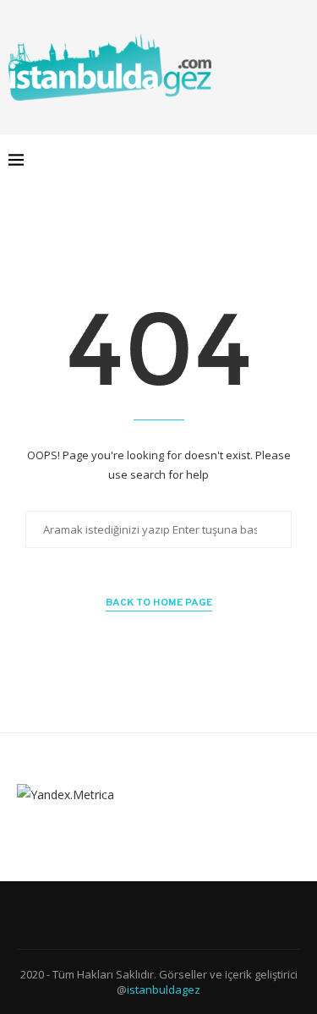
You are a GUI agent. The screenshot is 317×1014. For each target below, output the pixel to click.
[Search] (300, 159)
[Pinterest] (240, 159)
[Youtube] (258, 159)
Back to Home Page (159, 603)
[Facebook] (187, 159)
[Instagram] (222, 159)
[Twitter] (205, 159)
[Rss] (276, 159)
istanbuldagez (163, 989)
